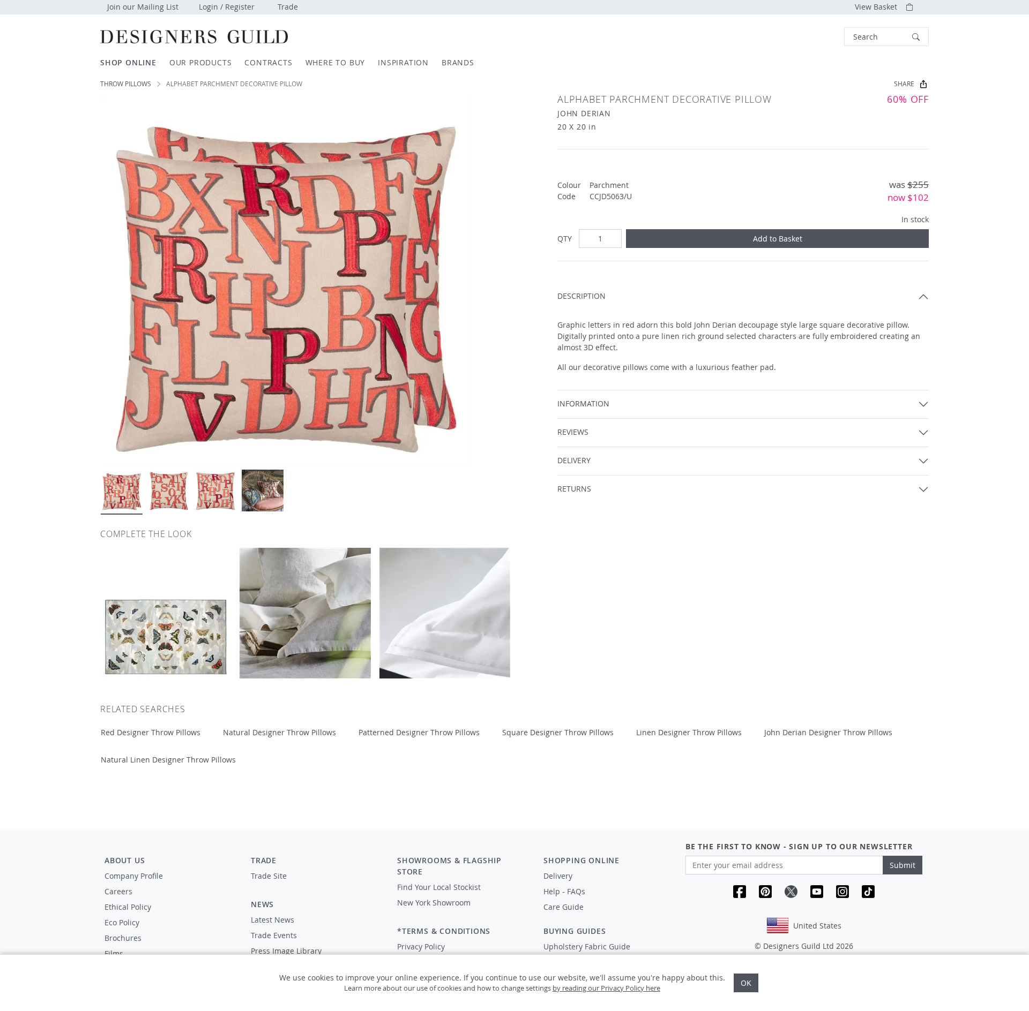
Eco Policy (122, 922)
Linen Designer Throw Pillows (689, 732)
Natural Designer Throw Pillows (279, 732)
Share (904, 83)
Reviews (572, 432)
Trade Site (269, 876)
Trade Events (274, 935)
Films (114, 953)
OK (746, 983)
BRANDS (458, 62)
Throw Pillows (125, 83)
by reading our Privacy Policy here (606, 988)
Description (581, 296)
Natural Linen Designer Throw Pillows (168, 760)
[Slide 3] (215, 490)
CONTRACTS (268, 62)
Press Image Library (286, 951)
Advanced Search (819, 37)
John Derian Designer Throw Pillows (828, 732)
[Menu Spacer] (316, 886)
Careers (118, 891)
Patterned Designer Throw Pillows (419, 732)
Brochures (123, 938)
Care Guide (563, 907)
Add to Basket (777, 238)
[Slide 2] (168, 490)
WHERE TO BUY (335, 62)
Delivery (574, 460)
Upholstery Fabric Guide (586, 946)
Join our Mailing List (142, 7)
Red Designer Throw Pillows (150, 732)
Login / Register (227, 7)
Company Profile (134, 876)
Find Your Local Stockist (439, 887)
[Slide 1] (121, 490)
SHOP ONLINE (128, 62)
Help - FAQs (564, 891)
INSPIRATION (403, 62)
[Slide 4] (262, 490)
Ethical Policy (128, 907)
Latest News (272, 920)
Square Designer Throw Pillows (558, 732)
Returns (574, 489)
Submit (902, 865)
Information (583, 403)
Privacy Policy (421, 946)
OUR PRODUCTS (200, 62)
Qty (564, 238)
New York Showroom (434, 902)
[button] (886, 36)
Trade (288, 7)
